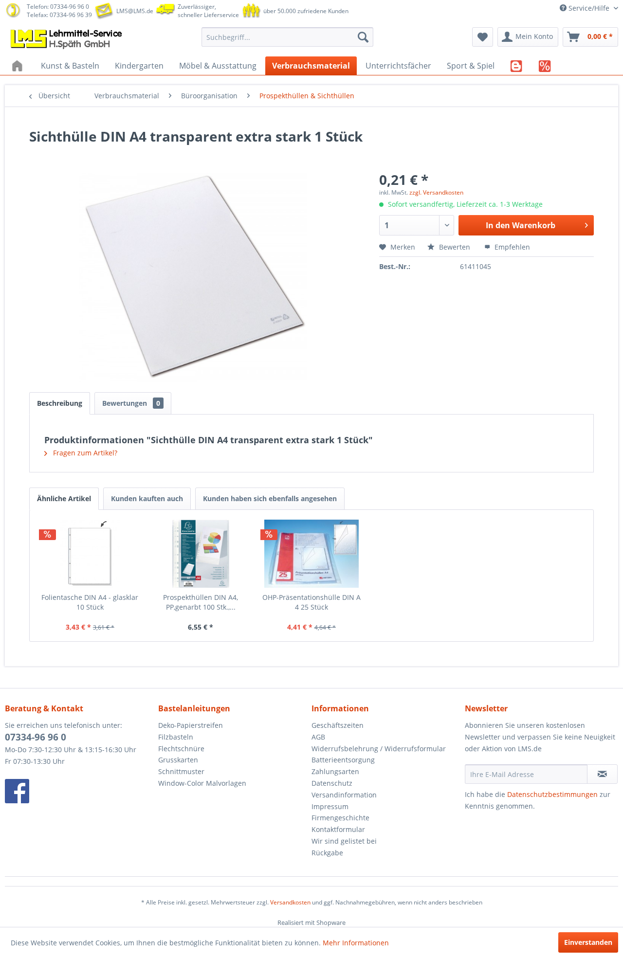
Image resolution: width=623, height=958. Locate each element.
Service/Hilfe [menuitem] (589, 8)
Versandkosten (290, 902)
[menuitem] (287, 37)
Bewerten (454, 247)
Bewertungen (131, 403)
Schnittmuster (181, 771)
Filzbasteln (175, 736)
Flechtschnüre (181, 748)
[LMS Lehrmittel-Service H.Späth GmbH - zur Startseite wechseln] (67, 39)
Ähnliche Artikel (64, 498)
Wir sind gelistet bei (344, 841)
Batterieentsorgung (343, 759)
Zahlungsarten (335, 771)
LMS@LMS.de (134, 11)
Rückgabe (327, 852)
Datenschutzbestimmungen (552, 794)
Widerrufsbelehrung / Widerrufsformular (379, 748)
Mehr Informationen (356, 942)
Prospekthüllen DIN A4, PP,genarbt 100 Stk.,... (200, 602)
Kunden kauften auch (147, 498)
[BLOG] (516, 65)
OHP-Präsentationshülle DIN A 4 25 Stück (311, 602)
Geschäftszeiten (338, 725)
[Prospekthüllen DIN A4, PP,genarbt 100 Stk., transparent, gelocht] (201, 554)
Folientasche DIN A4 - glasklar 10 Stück (89, 602)
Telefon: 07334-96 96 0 (58, 6)
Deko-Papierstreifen (190, 725)
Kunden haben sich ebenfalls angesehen (270, 498)
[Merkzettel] (482, 37)
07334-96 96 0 (35, 737)
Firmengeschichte (340, 817)
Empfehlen (511, 247)
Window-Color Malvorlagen (202, 783)
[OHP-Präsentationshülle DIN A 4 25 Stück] (311, 554)
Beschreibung (59, 403)
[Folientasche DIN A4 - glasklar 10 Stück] (90, 554)
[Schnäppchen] (544, 65)
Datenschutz (332, 783)
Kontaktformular (338, 829)
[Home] (18, 65)
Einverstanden (588, 942)
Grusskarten (178, 759)
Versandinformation (344, 794)
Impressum (330, 806)
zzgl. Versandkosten (436, 192)
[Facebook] (79, 791)
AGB (318, 736)
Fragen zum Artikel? (84, 452)
